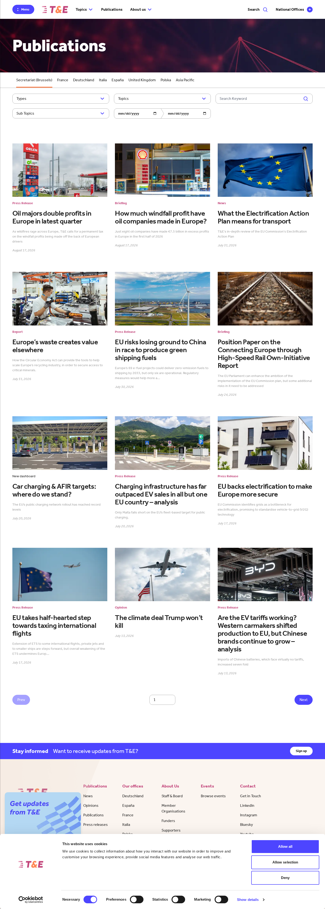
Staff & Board (172, 796)
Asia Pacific (185, 80)
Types (21, 98)
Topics (123, 98)
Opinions (90, 805)
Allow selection (285, 862)
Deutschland (83, 80)
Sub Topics (25, 113)
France (62, 80)
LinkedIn (247, 805)
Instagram (248, 815)
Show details (248, 900)
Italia (103, 80)
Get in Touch (250, 796)
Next (304, 699)
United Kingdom (142, 80)
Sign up (301, 751)
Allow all (285, 846)
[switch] (136, 899)
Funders (168, 820)
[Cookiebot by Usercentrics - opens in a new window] (31, 899)
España (118, 80)
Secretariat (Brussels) (34, 80)
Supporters (171, 830)
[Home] (55, 9)
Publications (112, 9)
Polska (166, 80)
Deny (285, 878)
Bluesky (246, 824)
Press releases (95, 824)
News (88, 796)
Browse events (213, 796)
